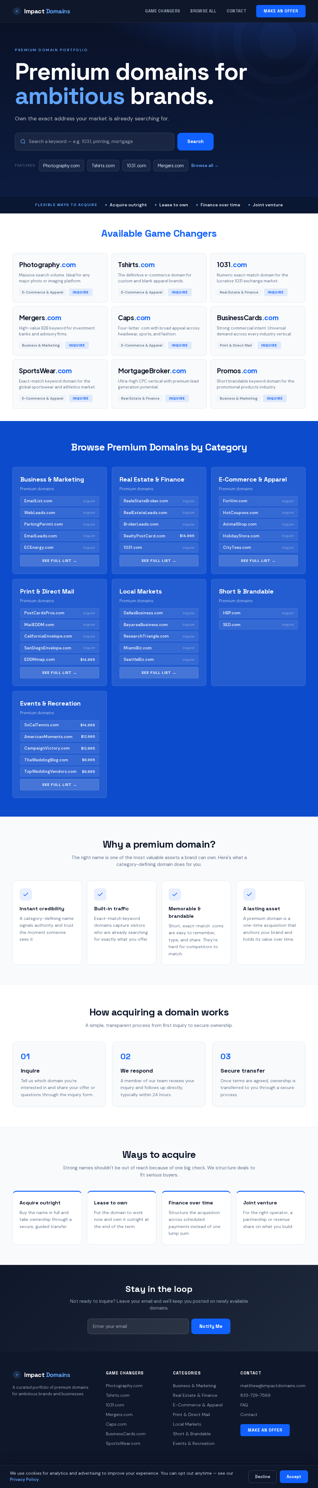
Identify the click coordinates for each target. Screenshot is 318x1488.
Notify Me (210, 1326)
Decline (262, 1476)
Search (195, 141)
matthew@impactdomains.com (273, 1385)
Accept (294, 1476)
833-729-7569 (255, 1395)
